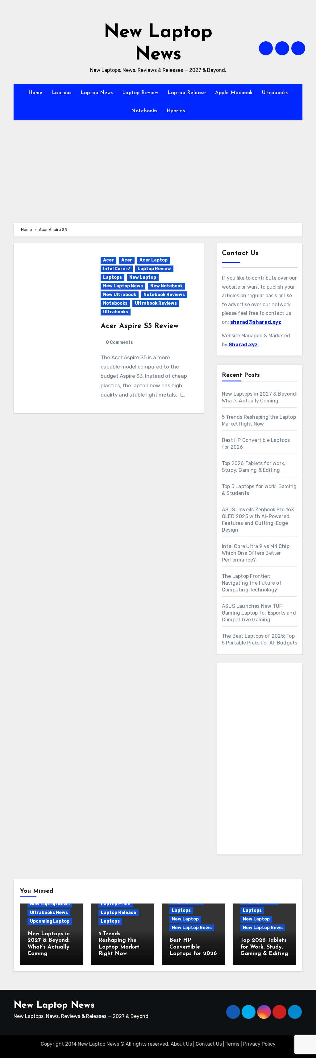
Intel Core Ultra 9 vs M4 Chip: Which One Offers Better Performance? (256, 553)
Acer (108, 260)
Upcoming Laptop (49, 921)
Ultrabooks (275, 92)
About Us (181, 1044)
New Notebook (166, 286)
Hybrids (176, 111)
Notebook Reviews (164, 294)
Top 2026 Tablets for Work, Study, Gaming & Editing (264, 947)
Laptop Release (187, 92)
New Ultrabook (119, 294)
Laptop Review (140, 92)
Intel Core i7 (116, 268)
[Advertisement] (261, 760)
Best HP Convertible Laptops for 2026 (193, 947)
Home (35, 92)
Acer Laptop (153, 260)
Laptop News (97, 92)
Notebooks (144, 111)
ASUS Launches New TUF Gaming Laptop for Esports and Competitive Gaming (259, 613)
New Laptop (142, 277)
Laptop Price (115, 904)
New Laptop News (123, 286)
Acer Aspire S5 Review (139, 326)
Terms (232, 1044)
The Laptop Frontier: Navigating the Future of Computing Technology (252, 583)
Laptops (62, 92)
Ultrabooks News (49, 912)
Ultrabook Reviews (156, 303)
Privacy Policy (259, 1044)
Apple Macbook (234, 92)
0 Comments (119, 342)
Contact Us (209, 1044)
